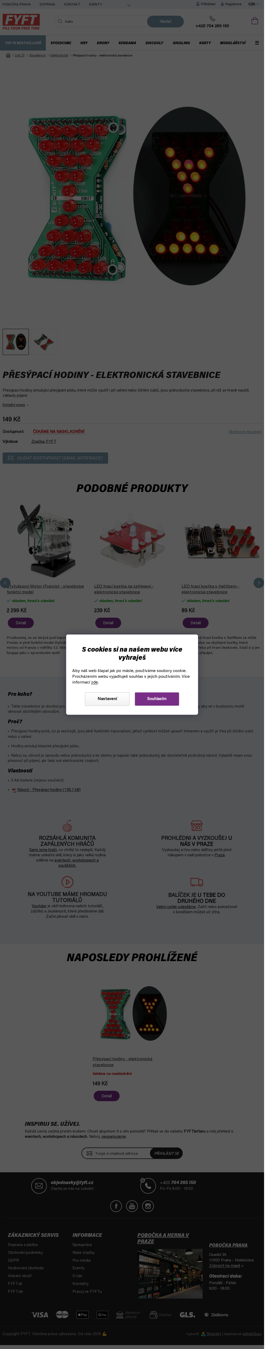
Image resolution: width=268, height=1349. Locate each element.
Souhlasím (156, 699)
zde (94, 682)
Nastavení (107, 699)
